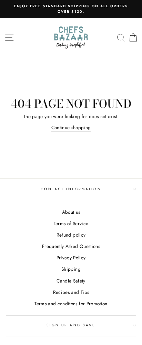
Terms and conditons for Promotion (70, 303)
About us (71, 212)
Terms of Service (71, 223)
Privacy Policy (71, 257)
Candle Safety (71, 280)
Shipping (71, 269)
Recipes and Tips (71, 292)
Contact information (71, 189)
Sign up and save (71, 325)
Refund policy (71, 234)
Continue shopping (71, 127)
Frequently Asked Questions (71, 246)
